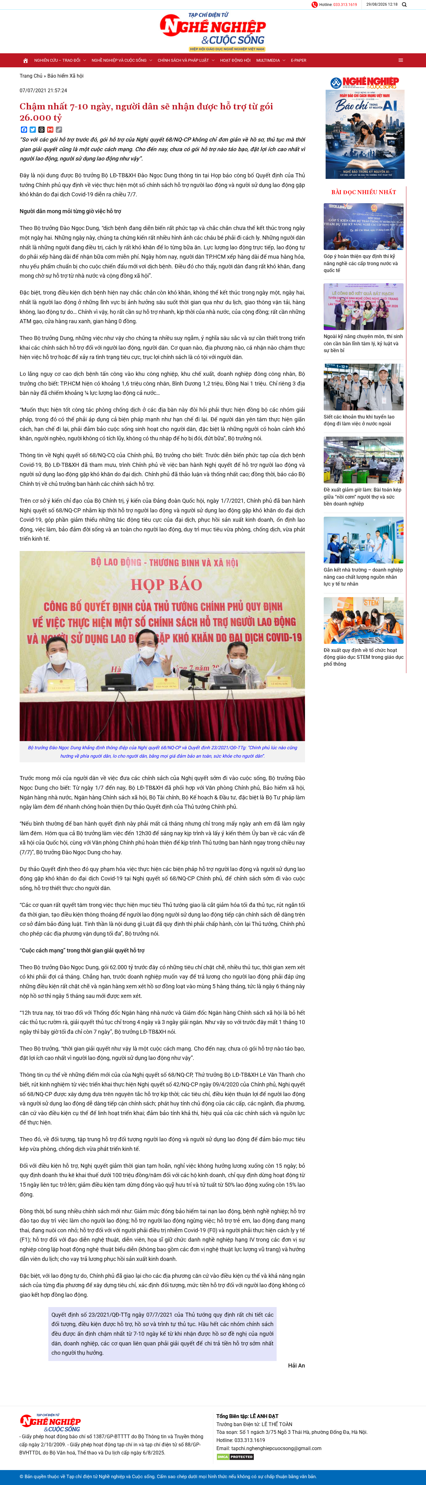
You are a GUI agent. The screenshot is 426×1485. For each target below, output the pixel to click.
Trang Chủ (31, 76)
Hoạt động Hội (235, 60)
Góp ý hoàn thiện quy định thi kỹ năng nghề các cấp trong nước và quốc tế (361, 263)
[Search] (404, 4)
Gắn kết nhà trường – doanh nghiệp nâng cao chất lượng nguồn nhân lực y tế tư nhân (363, 577)
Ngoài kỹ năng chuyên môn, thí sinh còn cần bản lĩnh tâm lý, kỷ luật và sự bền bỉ (363, 343)
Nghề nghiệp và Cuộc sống (119, 60)
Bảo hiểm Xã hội (65, 76)
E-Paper (298, 60)
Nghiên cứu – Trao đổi (57, 60)
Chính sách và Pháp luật (183, 60)
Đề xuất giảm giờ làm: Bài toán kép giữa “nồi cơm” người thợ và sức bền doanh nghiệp (362, 497)
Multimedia (268, 60)
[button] (400, 60)
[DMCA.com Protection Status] (235, 1456)
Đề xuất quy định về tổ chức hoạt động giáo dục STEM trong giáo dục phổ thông (364, 657)
